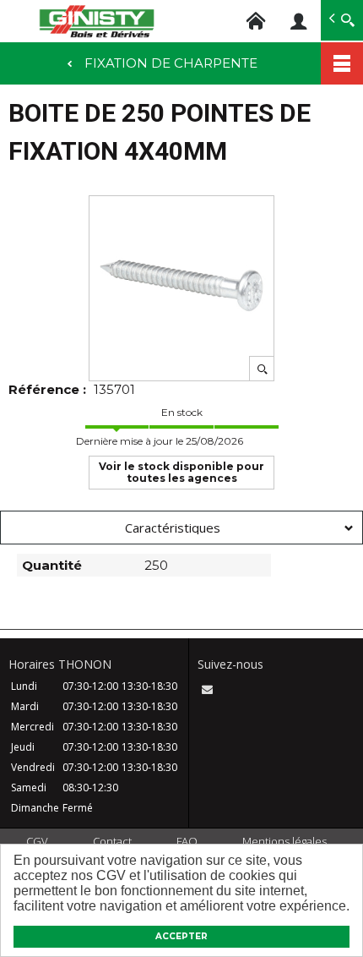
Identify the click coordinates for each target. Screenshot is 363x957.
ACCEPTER (181, 936)
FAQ (187, 841)
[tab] (181, 527)
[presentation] (181, 527)
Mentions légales (284, 841)
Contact (112, 841)
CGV (37, 841)
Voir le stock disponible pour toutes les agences (181, 472)
